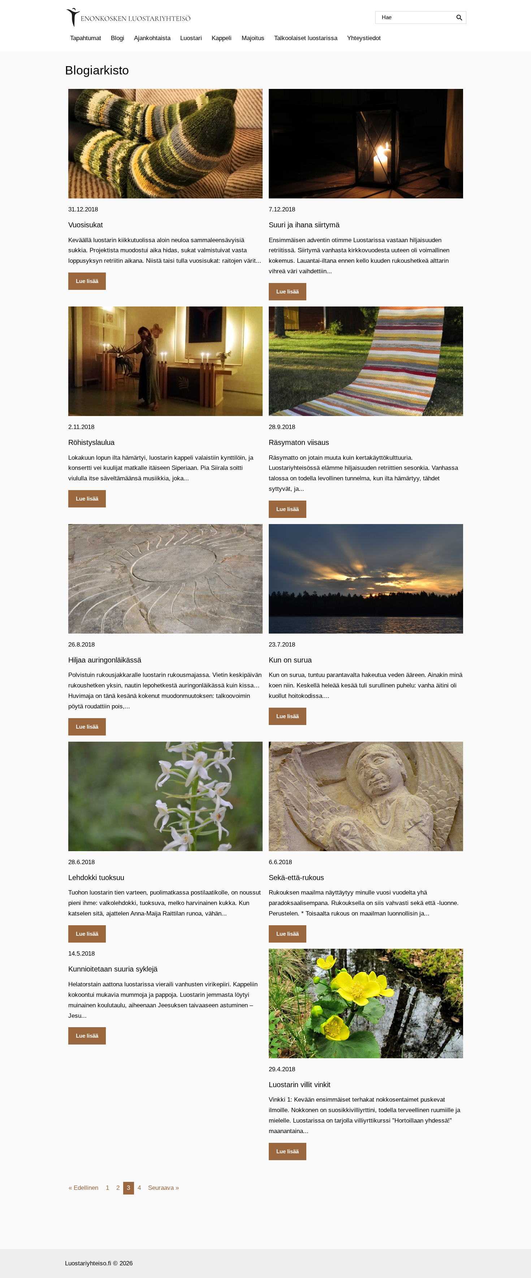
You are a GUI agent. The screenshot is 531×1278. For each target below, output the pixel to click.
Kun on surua (290, 660)
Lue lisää (87, 281)
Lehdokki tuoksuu (96, 878)
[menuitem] (85, 38)
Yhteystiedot (364, 38)
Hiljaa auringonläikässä (104, 660)
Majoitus (253, 38)
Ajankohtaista (152, 38)
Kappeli (222, 38)
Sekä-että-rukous (296, 878)
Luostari (191, 38)
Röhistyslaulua (91, 442)
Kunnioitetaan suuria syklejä (112, 969)
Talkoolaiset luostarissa (305, 38)
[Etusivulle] (128, 17)
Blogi (117, 38)
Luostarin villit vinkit (300, 1085)
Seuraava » (163, 1187)
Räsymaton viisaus (299, 442)
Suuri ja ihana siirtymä (304, 225)
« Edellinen (83, 1187)
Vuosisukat (85, 225)
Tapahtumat (85, 38)
